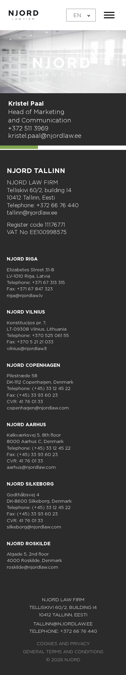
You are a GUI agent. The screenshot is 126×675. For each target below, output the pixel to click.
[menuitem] (81, 15)
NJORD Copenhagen (33, 365)
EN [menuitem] (77, 15)
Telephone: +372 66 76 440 (43, 205)
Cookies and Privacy (63, 643)
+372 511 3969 (28, 128)
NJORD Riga (22, 259)
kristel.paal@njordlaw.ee (44, 135)
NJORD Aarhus (26, 424)
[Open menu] (109, 15)
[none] (81, 15)
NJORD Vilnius (26, 312)
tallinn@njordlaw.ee (32, 213)
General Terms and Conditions (63, 651)
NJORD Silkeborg (30, 484)
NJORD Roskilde (28, 543)
